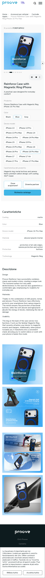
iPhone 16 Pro (12, 151)
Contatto (22, 544)
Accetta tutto (33, 572)
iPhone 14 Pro (12, 137)
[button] (4, 72)
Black (8, 117)
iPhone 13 (10, 128)
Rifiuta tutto (12, 572)
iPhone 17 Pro (12, 161)
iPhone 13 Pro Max (14, 133)
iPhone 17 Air (25, 156)
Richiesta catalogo (22, 192)
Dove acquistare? (13, 184)
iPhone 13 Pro (25, 128)
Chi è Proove (22, 539)
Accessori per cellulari (19, 14)
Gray (26, 117)
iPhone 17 (10, 156)
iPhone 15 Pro (25, 142)
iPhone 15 (10, 142)
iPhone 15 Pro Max (14, 147)
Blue (17, 117)
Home (4, 14)
